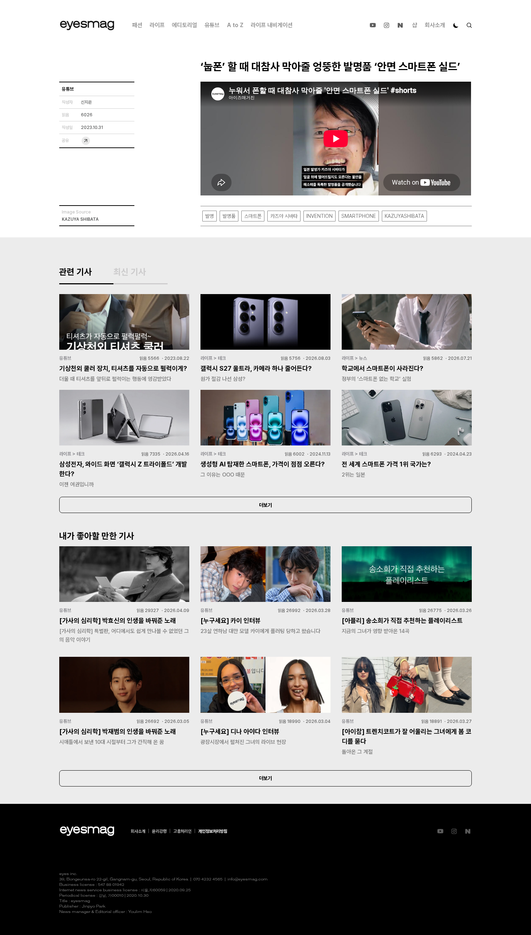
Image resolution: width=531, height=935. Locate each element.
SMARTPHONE (358, 216)
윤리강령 (159, 831)
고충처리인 (182, 831)
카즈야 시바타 (284, 216)
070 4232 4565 (208, 880)
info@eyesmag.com (248, 880)
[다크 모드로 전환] (456, 25)
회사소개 (435, 25)
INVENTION (319, 216)
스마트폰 (253, 216)
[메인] (87, 25)
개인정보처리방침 (212, 831)
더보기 (265, 505)
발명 (209, 216)
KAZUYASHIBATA (404, 216)
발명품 (229, 216)
